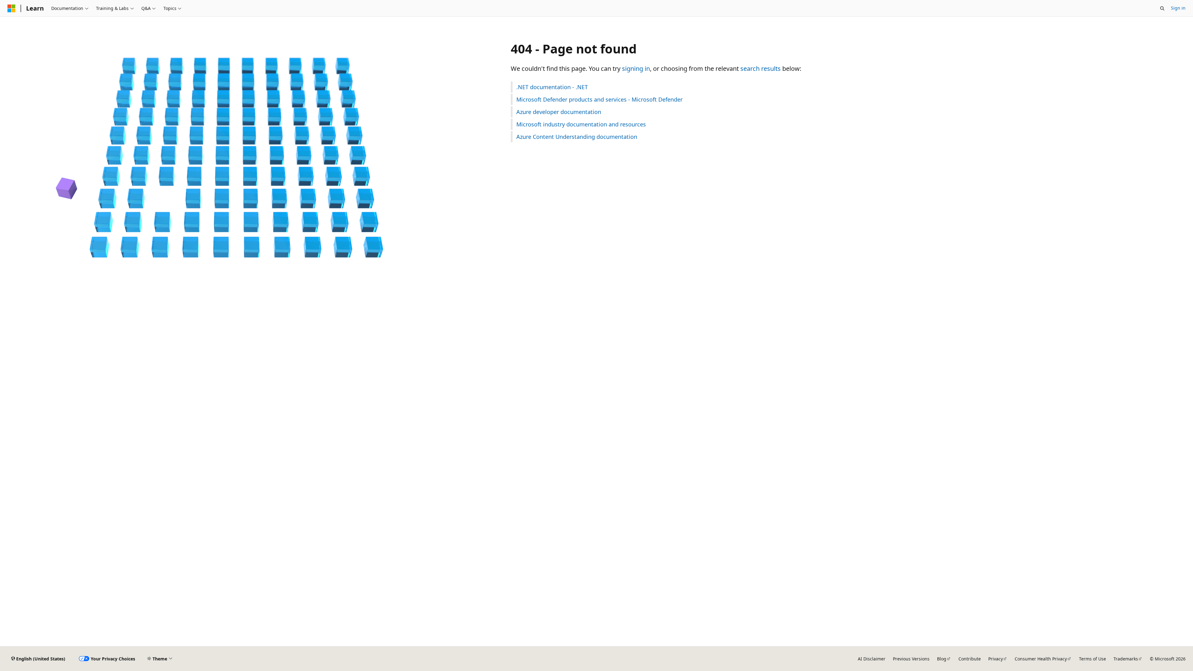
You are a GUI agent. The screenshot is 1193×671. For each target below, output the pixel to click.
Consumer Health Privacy (1041, 659)
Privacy (995, 659)
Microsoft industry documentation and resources (581, 124)
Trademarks (1125, 659)
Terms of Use (1092, 659)
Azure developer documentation (558, 112)
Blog (941, 659)
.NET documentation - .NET (552, 87)
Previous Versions (911, 659)
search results (760, 68)
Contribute (969, 659)
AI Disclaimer (871, 659)
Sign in (1178, 8)
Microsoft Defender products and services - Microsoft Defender (599, 99)
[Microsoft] (11, 8)
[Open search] (1162, 8)
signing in (636, 68)
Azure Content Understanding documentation (576, 136)
